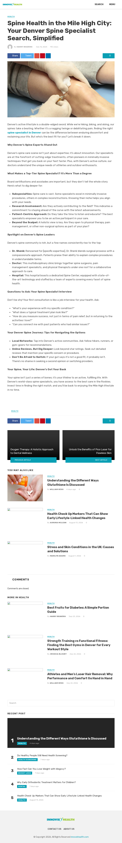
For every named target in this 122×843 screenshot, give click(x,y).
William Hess (57, 489)
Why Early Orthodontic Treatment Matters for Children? (46, 782)
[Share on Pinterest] (42, 55)
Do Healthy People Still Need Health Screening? (42, 755)
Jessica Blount (58, 654)
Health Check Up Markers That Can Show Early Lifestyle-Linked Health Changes (77, 516)
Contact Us (54, 829)
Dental (21, 786)
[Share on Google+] (36, 55)
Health (11, 16)
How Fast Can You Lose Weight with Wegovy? (41, 769)
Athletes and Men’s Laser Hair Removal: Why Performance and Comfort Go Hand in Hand (80, 676)
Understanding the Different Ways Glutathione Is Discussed (73, 482)
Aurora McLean (58, 523)
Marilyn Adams (58, 556)
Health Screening (27, 760)
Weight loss (24, 773)
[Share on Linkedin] (48, 55)
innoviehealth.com (80, 837)
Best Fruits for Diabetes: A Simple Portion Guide (78, 610)
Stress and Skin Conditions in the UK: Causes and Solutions (80, 549)
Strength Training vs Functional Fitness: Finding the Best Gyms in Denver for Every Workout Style (78, 645)
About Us (69, 829)
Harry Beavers (24, 47)
